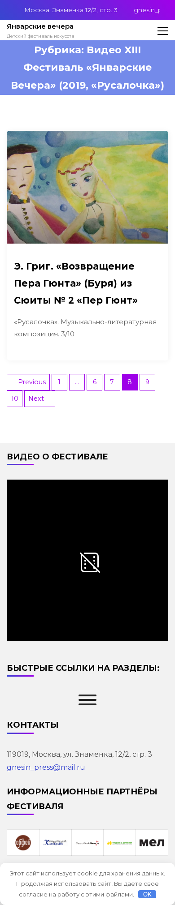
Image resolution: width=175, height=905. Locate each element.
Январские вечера (40, 26)
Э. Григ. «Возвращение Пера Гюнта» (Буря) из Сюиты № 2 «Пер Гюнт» (76, 283)
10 (14, 399)
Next (36, 399)
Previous (32, 382)
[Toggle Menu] (87, 700)
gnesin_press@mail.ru (46, 767)
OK (147, 894)
